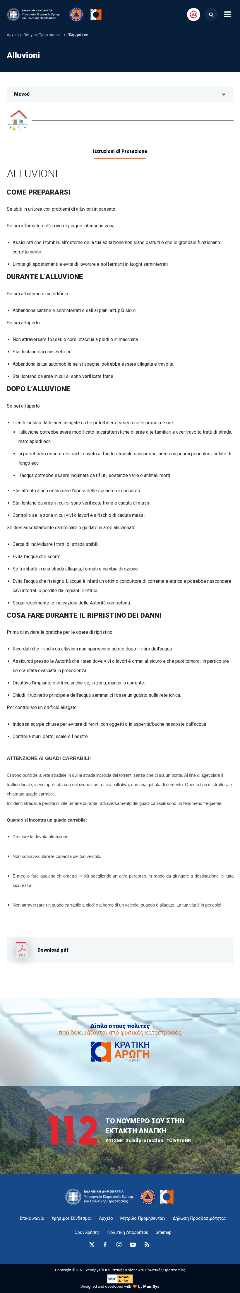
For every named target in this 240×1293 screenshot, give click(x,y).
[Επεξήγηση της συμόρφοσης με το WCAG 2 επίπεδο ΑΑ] (120, 1279)
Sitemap (164, 1232)
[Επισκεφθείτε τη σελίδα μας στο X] (92, 1245)
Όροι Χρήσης (87, 1232)
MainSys (151, 1286)
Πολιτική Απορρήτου (127, 1232)
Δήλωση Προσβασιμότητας (199, 1218)
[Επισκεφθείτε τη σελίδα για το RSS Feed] (147, 1244)
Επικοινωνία (32, 1218)
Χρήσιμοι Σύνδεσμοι (72, 1218)
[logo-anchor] (101, 1197)
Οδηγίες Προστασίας (41, 35)
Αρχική (13, 35)
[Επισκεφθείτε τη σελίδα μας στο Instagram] (119, 1244)
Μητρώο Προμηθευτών (142, 1218)
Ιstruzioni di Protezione (120, 151)
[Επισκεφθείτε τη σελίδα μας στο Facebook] (105, 1244)
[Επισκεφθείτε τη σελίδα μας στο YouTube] (133, 1244)
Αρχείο (106, 1218)
